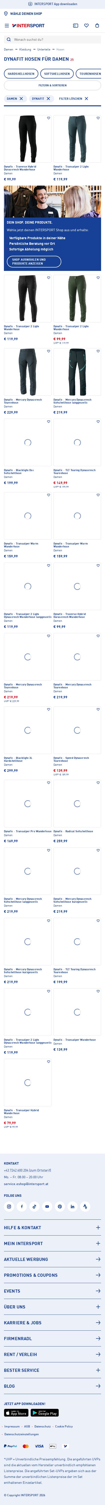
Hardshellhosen (21, 74)
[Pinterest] (60, 1206)
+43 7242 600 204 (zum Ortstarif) (27, 1170)
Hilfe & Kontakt (22, 1227)
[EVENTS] (52, 1291)
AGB (27, 1426)
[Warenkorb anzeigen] (97, 26)
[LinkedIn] (72, 1206)
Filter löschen (70, 98)
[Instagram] (9, 1206)
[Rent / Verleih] (52, 1354)
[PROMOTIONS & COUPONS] (52, 1275)
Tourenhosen (90, 74)
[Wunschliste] (86, 26)
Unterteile (43, 49)
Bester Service (21, 1370)
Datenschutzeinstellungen (21, 1434)
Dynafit (38, 98)
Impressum (12, 1426)
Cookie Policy (64, 1426)
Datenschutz (42, 1426)
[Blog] (52, 1386)
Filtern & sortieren (53, 85)
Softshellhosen (57, 74)
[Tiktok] (34, 1206)
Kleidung (25, 49)
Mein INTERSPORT (23, 1243)
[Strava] (85, 1206)
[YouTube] (47, 1206)
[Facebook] (22, 1206)
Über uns (14, 1306)
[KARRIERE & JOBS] (52, 1322)
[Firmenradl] (52, 1338)
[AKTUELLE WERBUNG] (52, 1259)
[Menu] (7, 26)
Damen (8, 49)
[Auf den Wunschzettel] (49, 118)
